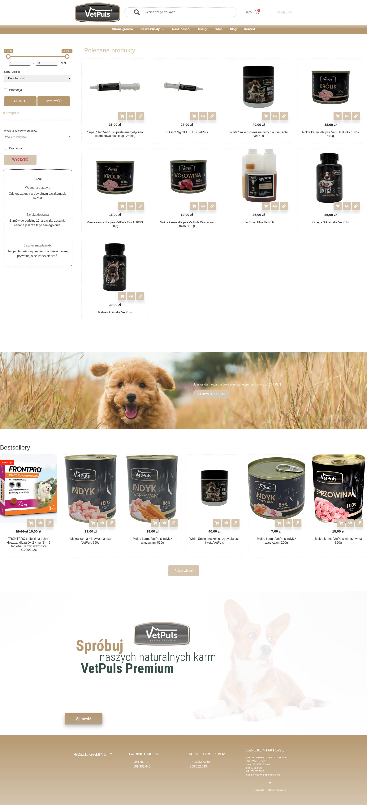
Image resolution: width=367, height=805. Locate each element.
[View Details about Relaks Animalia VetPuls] (140, 296)
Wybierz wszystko (16, 136)
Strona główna (122, 29)
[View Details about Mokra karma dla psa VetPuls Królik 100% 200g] (140, 206)
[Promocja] (5, 89)
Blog (233, 29)
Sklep (218, 29)
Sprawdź (83, 718)
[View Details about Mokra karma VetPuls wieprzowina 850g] (359, 523)
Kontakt (249, 29)
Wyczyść (54, 101)
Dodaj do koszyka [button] (122, 116)
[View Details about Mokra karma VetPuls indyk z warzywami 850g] (174, 523)
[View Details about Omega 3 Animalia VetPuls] (356, 206)
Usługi (202, 29)
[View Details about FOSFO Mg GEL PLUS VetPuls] (212, 116)
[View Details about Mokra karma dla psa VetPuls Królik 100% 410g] (356, 116)
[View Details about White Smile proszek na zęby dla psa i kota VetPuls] (284, 116)
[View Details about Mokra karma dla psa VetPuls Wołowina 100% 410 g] (212, 206)
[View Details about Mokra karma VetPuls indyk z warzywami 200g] (297, 523)
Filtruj (20, 101)
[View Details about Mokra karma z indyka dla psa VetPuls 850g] (111, 523)
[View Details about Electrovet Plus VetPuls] (284, 206)
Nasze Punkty (150, 29)
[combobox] (180, 12)
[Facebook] (270, 782)
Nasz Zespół (181, 29)
